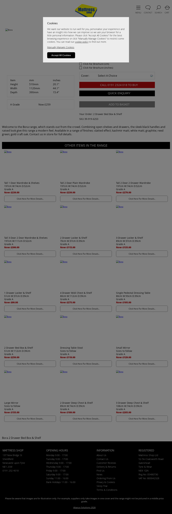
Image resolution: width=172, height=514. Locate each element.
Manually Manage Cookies (60, 47)
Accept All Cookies (61, 55)
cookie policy (81, 41)
